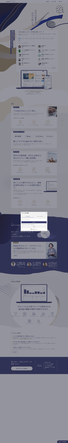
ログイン (34, 222)
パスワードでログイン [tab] (40, 216)
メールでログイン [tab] (27, 216)
